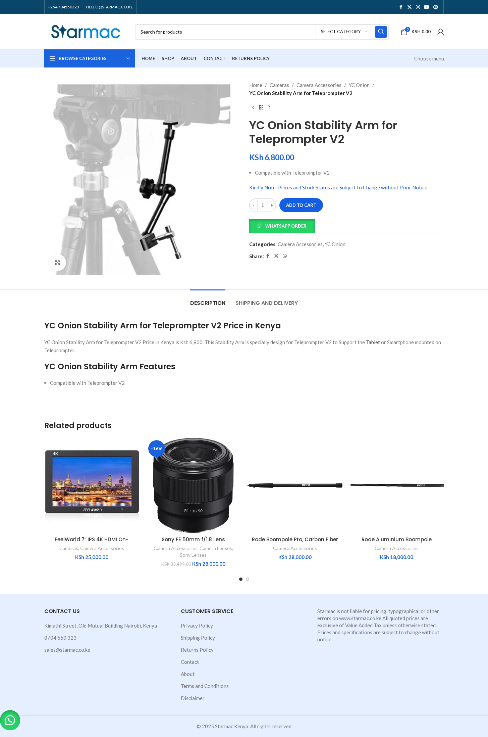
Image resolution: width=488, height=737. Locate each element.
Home (255, 85)
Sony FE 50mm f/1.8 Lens (193, 539)
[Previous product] (253, 108)
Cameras (279, 85)
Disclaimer (193, 698)
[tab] (207, 299)
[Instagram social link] (418, 7)
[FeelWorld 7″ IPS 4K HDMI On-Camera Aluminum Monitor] (91, 485)
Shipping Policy (198, 638)
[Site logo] (86, 31)
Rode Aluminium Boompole (397, 539)
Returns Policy (197, 650)
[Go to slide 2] (247, 579)
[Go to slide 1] (240, 579)
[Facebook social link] (401, 7)
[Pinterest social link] (435, 7)
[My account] (440, 32)
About (188, 674)
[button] (282, 225)
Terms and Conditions (205, 686)
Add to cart (301, 205)
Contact (190, 662)
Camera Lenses (216, 548)
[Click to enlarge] (57, 262)
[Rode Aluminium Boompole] (396, 485)
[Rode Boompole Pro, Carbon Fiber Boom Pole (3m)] (295, 485)
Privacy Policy (197, 626)
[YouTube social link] (426, 7)
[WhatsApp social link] (285, 256)
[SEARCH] (381, 32)
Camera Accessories (318, 85)
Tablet (373, 342)
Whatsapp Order (286, 226)
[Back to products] (261, 108)
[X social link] (409, 7)
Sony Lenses (193, 555)
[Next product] (269, 108)
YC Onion (359, 85)
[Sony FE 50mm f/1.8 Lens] (193, 485)
